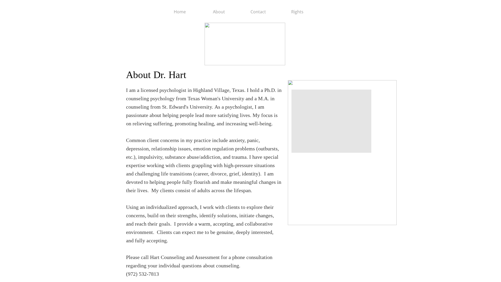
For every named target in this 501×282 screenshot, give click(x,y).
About (219, 12)
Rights (297, 12)
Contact (258, 12)
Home (180, 12)
